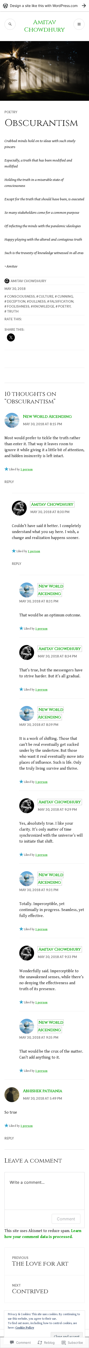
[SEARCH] (10, 24)
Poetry (10, 112)
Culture (46, 296)
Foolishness (18, 306)
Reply (9, 482)
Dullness (37, 301)
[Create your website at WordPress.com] (44, 5)
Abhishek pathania (42, 1091)
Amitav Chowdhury (44, 26)
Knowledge (43, 306)
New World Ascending (47, 416)
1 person (27, 469)
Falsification (61, 301)
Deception (16, 301)
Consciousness (21, 296)
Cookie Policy (24, 1327)
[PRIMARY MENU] (79, 24)
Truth (13, 311)
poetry (64, 306)
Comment (66, 1218)
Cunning (65, 296)
